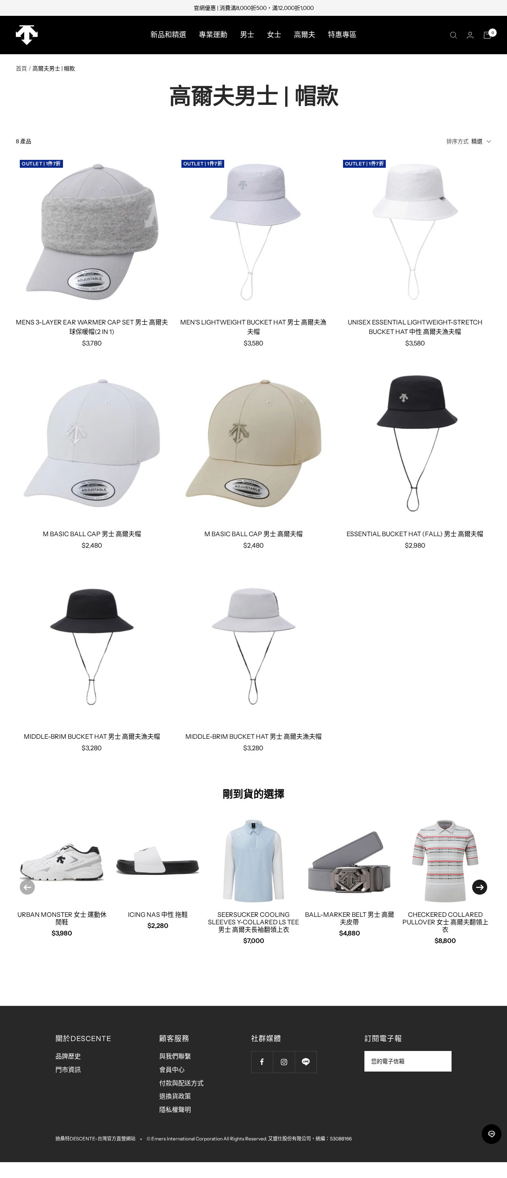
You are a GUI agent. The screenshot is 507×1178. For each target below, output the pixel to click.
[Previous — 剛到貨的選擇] (27, 887)
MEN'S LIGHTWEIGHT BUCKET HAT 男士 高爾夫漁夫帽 (253, 327)
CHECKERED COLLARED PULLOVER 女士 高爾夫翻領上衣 (445, 922)
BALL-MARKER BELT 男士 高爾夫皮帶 (349, 918)
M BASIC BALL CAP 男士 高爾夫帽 (92, 534)
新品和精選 (168, 34)
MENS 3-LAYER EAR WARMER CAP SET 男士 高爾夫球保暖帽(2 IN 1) (92, 327)
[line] (491, 1134)
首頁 (21, 68)
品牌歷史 (68, 1056)
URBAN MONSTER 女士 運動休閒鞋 (62, 918)
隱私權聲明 (175, 1110)
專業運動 (213, 34)
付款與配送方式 (181, 1083)
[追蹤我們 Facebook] (262, 1062)
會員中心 (172, 1070)
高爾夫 (304, 34)
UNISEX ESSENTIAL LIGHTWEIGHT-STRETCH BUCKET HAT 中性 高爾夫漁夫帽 (415, 327)
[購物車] (487, 35)
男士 (247, 34)
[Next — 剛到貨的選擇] (479, 887)
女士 (274, 34)
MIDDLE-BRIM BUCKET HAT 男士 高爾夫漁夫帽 (92, 736)
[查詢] (453, 35)
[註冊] (440, 1061)
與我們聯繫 (175, 1056)
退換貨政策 (175, 1096)
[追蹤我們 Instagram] (284, 1062)
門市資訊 (68, 1070)
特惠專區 (342, 34)
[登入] (470, 35)
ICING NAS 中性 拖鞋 (158, 914)
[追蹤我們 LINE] (305, 1062)
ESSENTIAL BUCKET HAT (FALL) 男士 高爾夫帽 (415, 534)
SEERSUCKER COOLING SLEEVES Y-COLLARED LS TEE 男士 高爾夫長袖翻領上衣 (253, 922)
